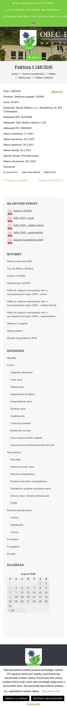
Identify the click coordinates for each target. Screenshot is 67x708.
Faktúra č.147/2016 (49, 180)
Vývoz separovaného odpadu (26, 437)
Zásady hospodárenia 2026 (28, 239)
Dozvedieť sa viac (51, 691)
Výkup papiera (15, 330)
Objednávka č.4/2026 (18, 283)
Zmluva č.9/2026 (22, 210)
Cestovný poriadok (20, 423)
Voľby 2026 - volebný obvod (28, 225)
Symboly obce (18, 408)
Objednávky (16, 524)
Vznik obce (16, 379)
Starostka (15, 459)
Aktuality (11, 358)
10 (10, 592)
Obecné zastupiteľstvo (22, 474)
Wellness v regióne (17, 323)
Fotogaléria (13, 546)
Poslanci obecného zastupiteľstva (28, 481)
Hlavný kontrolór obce (22, 466)
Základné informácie (21, 372)
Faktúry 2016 (24, 78)
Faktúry (52, 74)
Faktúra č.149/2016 (17, 180)
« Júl (11, 610)
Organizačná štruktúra (22, 394)
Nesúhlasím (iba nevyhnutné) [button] (47, 698)
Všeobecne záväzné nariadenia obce (30, 488)
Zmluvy (14, 532)
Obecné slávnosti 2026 (19, 261)
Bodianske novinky (20, 430)
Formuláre (12, 539)
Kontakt (11, 553)
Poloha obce (17, 387)
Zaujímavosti (17, 416)
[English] (33, 23)
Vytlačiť (58, 92)
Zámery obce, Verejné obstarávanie (29, 495)
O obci (10, 365)
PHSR (13, 503)
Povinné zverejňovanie (33, 74)
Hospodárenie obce (21, 401)
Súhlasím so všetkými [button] (16, 698)
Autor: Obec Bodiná (31, 172)
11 (16, 592)
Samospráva (14, 452)
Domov (15, 74)
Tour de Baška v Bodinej (20, 268)
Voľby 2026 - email (23, 218)
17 (10, 597)
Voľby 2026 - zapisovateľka (28, 232)
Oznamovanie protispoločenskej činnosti (32, 445)
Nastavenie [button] (33, 703)
